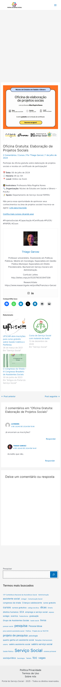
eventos (14, 616)
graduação (34, 616)
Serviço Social (28, 650)
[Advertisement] (30, 42)
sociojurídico (9, 658)
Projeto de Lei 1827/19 (40, 631)
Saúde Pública (8, 651)
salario (5, 644)
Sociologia (21, 658)
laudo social (34, 621)
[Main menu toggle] (55, 5)
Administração (43, 595)
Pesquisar (7, 569)
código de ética (33, 608)
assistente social (11, 598)
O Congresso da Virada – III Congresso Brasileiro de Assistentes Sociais (14, 371)
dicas (43, 607)
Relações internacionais (43, 640)
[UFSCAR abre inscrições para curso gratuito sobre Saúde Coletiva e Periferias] (14, 326)
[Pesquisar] (53, 574)
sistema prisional (50, 651)
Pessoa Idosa (35, 626)
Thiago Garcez (19, 446)
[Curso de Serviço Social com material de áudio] (40, 326)
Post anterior (8, 396)
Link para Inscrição (18, 208)
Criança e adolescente (32, 603)
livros (43, 620)
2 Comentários (9, 155)
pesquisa (20, 626)
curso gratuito (49, 603)
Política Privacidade (30, 670)
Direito (50, 608)
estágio (6, 616)
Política (28, 631)
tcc (35, 657)
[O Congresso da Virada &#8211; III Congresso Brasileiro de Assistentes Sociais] (14, 360)
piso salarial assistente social (13, 631)
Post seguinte (52, 396)
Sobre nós (30, 676)
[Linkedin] (32, 293)
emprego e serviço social (36, 612)
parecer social (8, 626)
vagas (42, 657)
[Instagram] (28, 293)
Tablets (28, 658)
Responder (51, 439)
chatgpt (24, 599)
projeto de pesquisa (15, 635)
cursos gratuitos (19, 607)
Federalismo (23, 616)
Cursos (21, 155)
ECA (22, 612)
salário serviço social (41, 644)
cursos (7, 607)
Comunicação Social (35, 599)
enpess (51, 612)
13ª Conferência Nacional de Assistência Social (20, 595)
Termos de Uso (30, 673)
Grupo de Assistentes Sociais (16, 620)
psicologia (33, 636)
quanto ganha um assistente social (18, 640)
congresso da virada (12, 603)
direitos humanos (10, 612)
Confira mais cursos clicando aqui (18, 214)
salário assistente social (19, 644)
